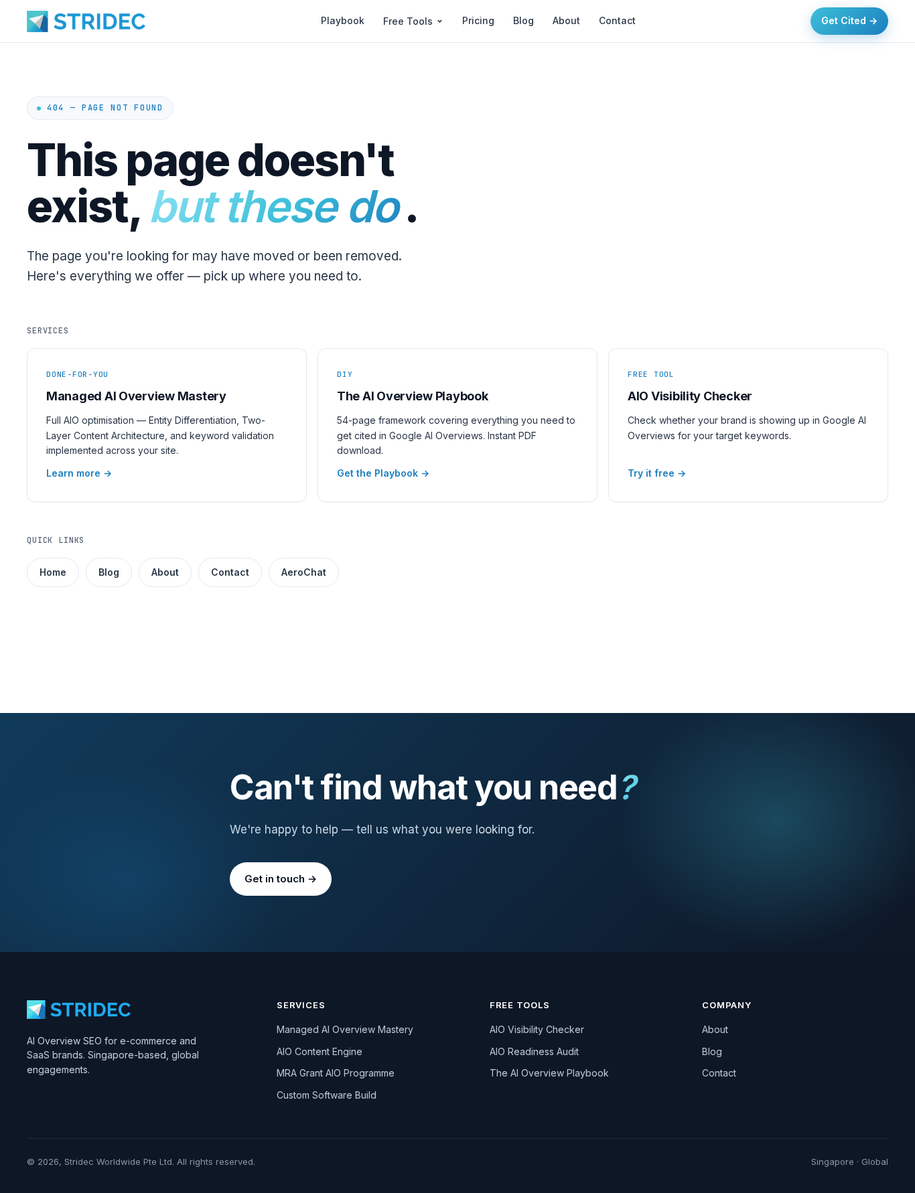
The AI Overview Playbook (549, 1073)
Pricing (478, 20)
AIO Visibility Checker (537, 1029)
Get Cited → (849, 20)
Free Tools (408, 21)
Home (53, 572)
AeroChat (303, 572)
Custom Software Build (326, 1095)
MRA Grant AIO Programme (336, 1073)
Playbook (342, 20)
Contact (617, 20)
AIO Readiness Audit (534, 1051)
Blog (523, 20)
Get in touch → (280, 878)
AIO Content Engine (319, 1051)
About (566, 20)
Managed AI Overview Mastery (345, 1029)
